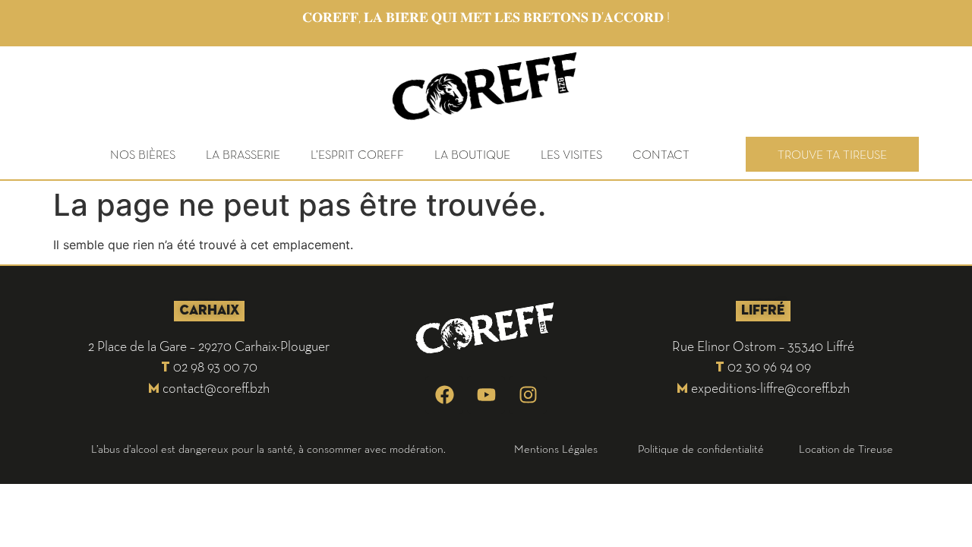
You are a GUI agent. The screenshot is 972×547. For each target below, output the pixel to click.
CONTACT (661, 154)
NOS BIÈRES (142, 154)
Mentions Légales (556, 448)
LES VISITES (571, 154)
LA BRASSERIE (243, 154)
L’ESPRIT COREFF (357, 154)
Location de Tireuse (846, 448)
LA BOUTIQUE (472, 154)
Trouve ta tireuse (832, 154)
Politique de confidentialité (701, 448)
